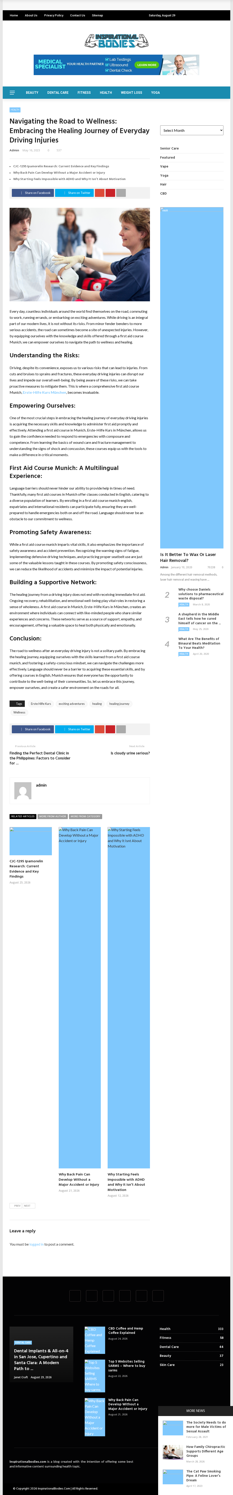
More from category (85, 816)
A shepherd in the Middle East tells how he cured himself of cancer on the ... (199, 619)
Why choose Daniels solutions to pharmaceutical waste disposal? (200, 594)
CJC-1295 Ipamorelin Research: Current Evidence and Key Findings (67, 5)
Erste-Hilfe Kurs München (44, 392)
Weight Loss (131, 92)
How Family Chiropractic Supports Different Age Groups (205, 1451)
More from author (52, 816)
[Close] (163, 1411)
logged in (36, 1244)
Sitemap (97, 15)
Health (106, 92)
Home (14, 15)
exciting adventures (72, 704)
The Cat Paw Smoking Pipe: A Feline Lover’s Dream (203, 1476)
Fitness (84, 92)
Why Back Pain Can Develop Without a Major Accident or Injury (59, 172)
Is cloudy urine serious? (130, 753)
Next (27, 1206)
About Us (31, 15)
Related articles (23, 816)
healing (97, 704)
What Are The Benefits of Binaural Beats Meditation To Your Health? (199, 643)
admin (14, 150)
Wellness (19, 712)
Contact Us (77, 15)
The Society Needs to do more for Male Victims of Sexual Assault (206, 1427)
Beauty (32, 92)
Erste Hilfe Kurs (41, 704)
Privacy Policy (53, 15)
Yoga (155, 92)
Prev (17, 1206)
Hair (165, 210)
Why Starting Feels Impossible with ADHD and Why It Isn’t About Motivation (69, 179)
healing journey (119, 704)
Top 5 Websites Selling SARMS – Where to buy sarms (126, 1366)
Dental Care (57, 92)
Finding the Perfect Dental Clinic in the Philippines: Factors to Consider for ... (40, 758)
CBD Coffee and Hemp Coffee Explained (125, 1331)
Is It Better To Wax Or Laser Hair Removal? (188, 557)
